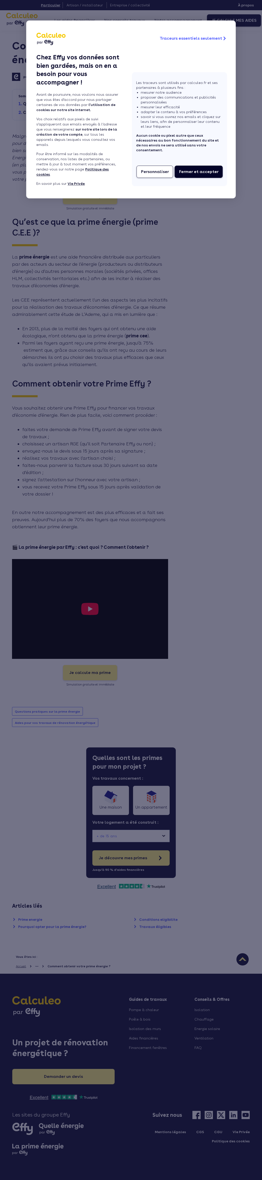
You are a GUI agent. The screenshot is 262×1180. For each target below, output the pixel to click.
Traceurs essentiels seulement (191, 38)
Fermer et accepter (199, 171)
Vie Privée (76, 183)
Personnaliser (155, 171)
